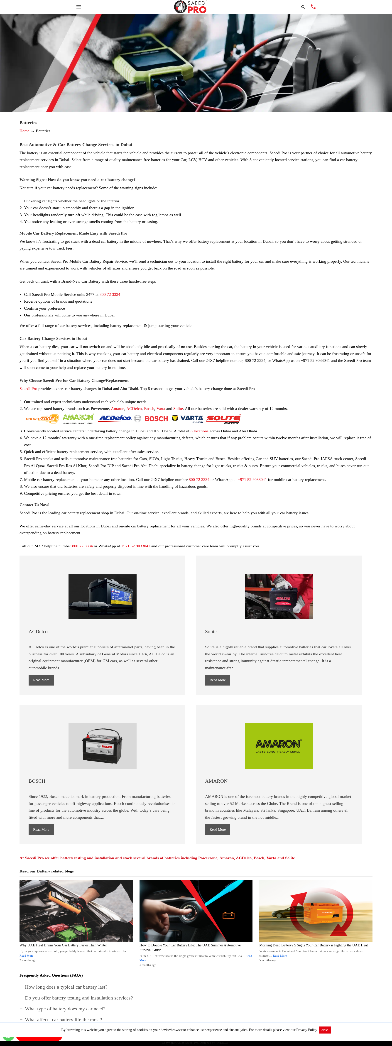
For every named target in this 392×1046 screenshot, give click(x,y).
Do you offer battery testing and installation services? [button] (79, 998)
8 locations (199, 431)
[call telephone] (313, 7)
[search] (303, 7)
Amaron (117, 408)
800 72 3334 (110, 294)
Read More (41, 680)
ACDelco (134, 408)
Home (24, 131)
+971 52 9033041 (252, 479)
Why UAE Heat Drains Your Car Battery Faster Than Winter (63, 945)
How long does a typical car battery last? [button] (66, 987)
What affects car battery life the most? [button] (63, 1019)
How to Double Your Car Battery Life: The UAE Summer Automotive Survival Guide (190, 947)
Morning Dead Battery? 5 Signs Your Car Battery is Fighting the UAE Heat (313, 945)
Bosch (149, 408)
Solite (178, 408)
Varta (161, 408)
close (324, 1030)
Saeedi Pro (28, 388)
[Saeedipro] (190, 6)
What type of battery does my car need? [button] (65, 1009)
